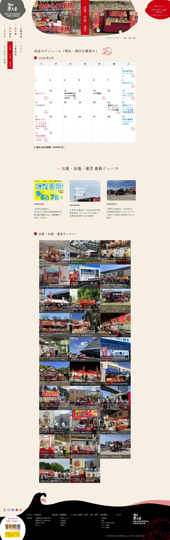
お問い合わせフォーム (160, 15)
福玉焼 (15, 31)
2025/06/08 (75, 205)
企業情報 (15, 50)
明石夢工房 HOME (112, 38)
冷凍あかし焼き (40, 522)
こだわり (5, 32)
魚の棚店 (63, 520)
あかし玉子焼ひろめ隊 (107, 522)
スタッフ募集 (105, 525)
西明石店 (63, 522)
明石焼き (10, 32)
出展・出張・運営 (10, 56)
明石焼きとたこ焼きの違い (43, 520)
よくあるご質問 (5, 54)
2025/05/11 (112, 204)
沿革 (102, 520)
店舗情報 (21, 32)
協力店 (63, 525)
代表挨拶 (104, 518)
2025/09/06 (39, 204)
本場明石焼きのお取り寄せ (43, 518)
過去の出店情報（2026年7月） (51, 147)
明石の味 (29, 518)
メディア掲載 (105, 527)
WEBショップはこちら (11, 534)
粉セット (38, 525)
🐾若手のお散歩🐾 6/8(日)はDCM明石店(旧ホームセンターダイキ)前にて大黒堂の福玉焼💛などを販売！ (85, 213)
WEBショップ (65, 518)
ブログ (21, 49)
